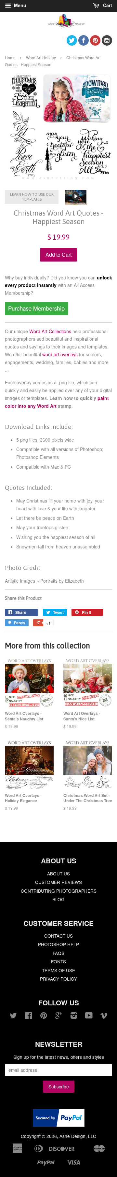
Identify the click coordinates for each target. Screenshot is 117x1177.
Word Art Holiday (41, 57)
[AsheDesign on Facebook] (83, 43)
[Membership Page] (36, 313)
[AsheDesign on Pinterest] (95, 43)
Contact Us (58, 935)
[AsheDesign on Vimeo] (104, 1016)
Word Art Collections (50, 331)
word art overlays (60, 354)
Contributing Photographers (59, 890)
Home (10, 57)
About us (58, 873)
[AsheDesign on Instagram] (107, 43)
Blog (58, 899)
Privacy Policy (58, 978)
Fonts (58, 961)
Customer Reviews (58, 882)
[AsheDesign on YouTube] (89, 1016)
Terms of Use (58, 970)
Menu (19, 5)
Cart (107, 5)
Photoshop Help (58, 944)
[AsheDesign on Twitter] (72, 43)
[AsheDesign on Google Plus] (58, 1016)
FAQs (58, 953)
